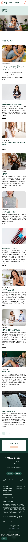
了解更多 (4, 80)
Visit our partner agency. (7, 517)
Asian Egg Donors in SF (20, 488)
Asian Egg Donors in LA (20, 484)
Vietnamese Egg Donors (7, 488)
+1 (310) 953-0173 (10, 467)
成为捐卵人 (18, 473)
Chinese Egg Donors (7, 482)
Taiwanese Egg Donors (7, 490)
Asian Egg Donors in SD (20, 486)
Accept (4, 538)
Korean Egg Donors (6, 486)
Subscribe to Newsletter (10, 521)
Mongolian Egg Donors (7, 495)
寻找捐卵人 (10, 473)
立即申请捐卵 (14, 447)
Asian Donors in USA (19, 482)
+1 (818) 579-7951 (13, 469)
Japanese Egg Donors (7, 484)
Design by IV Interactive (14, 528)
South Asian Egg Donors (7, 494)
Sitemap (22, 526)
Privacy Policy (16, 526)
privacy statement (14, 534)
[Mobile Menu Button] (25, 2)
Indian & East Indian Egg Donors (9, 497)
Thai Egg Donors (6, 492)
